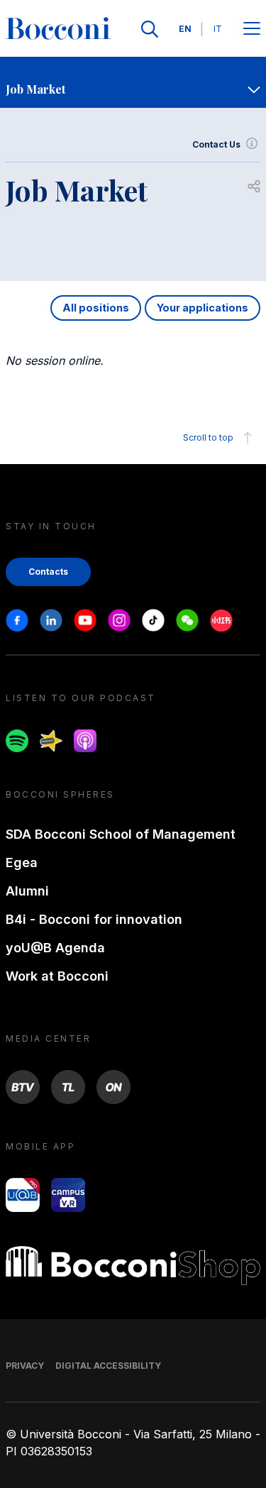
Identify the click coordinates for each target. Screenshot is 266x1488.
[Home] (58, 29)
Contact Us (216, 144)
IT (218, 28)
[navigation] (133, 82)
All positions (95, 308)
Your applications (202, 308)
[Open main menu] (251, 29)
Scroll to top (208, 437)
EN (185, 28)
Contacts (48, 571)
